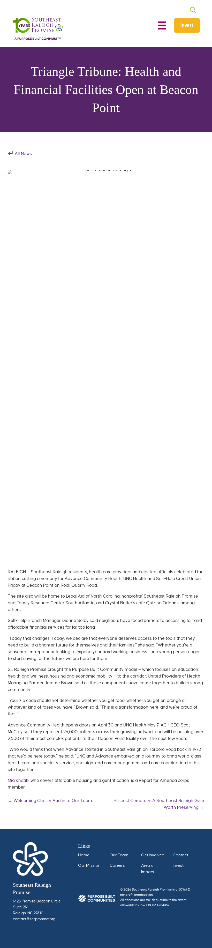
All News (23, 153)
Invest (178, 865)
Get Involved (152, 855)
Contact (180, 855)
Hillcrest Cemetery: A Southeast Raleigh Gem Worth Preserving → (158, 804)
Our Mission (89, 865)
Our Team (119, 855)
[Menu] (162, 25)
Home (83, 855)
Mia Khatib (18, 780)
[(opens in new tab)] (96, 898)
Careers (117, 865)
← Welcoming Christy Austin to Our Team (50, 800)
